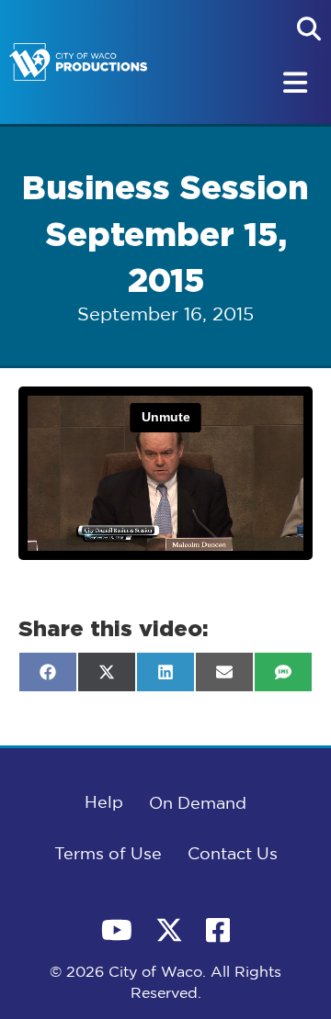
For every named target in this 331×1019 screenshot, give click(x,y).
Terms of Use (108, 854)
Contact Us (233, 854)
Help (104, 803)
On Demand (197, 804)
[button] (309, 28)
